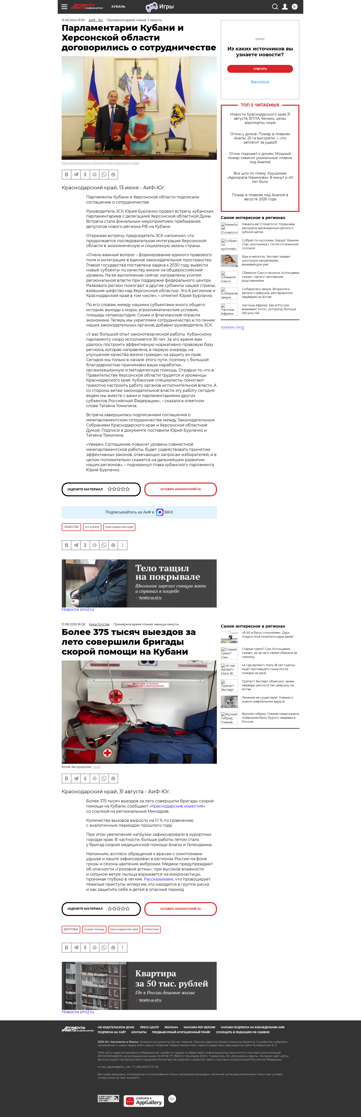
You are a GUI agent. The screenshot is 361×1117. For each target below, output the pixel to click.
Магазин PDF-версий (199, 1027)
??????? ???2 (232, 328)
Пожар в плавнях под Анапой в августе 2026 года (260, 197)
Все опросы (260, 81)
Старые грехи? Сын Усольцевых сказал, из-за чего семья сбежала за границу (269, 653)
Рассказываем (158, 879)
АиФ (97, 767)
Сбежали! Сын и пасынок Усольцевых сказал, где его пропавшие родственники (270, 276)
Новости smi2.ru (78, 609)
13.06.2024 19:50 (73, 20)
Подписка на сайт (112, 1032)
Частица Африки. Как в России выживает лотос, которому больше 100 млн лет (269, 309)
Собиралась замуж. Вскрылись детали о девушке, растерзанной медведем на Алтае (267, 293)
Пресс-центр (149, 1027)
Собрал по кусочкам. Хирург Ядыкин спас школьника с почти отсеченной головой (270, 244)
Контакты (138, 1032)
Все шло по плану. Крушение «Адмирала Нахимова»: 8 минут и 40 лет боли (260, 177)
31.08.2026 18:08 (73, 624)
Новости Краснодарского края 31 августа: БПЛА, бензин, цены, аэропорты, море (260, 118)
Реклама (171, 1027)
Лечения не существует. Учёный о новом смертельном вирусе (267, 699)
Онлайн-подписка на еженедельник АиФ (253, 1027)
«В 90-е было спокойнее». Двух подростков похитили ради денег (268, 634)
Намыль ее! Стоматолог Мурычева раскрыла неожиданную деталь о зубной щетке (268, 228)
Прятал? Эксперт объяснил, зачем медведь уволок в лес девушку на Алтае (268, 685)
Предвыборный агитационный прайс (181, 1032)
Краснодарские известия (177, 806)
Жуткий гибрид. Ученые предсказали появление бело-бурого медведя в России (270, 717)
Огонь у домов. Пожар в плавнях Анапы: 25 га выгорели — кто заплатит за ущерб (260, 138)
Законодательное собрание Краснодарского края (100, 163)
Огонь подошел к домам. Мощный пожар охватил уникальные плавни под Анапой (260, 158)
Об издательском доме (116, 1027)
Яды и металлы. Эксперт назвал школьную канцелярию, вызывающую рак (266, 260)
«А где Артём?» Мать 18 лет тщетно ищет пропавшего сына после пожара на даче (268, 669)
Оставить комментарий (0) (180, 489)
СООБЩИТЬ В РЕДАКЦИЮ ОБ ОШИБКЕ (243, 1032)
